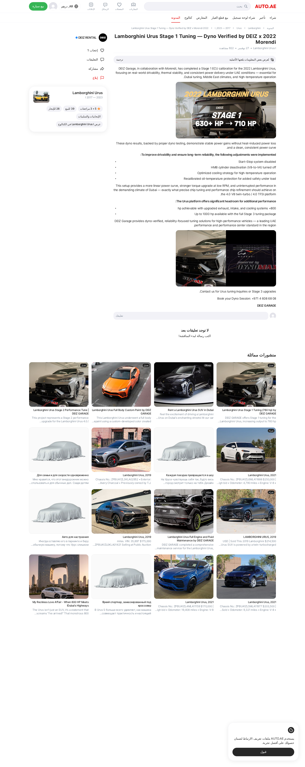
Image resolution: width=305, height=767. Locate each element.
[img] (77, 38)
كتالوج (188, 17)
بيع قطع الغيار (219, 17)
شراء (273, 17)
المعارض (201, 17)
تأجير (262, 17)
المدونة (175, 17)
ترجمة (119, 59)
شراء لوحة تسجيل (243, 17)
